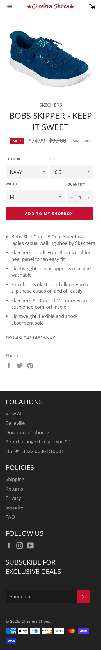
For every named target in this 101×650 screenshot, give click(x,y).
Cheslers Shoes (35, 621)
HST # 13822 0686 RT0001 (35, 451)
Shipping (15, 479)
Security (14, 507)
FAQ (10, 517)
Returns (14, 488)
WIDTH (11, 184)
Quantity (76, 184)
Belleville (15, 423)
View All (14, 413)
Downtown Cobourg (27, 432)
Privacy (13, 498)
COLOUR (13, 159)
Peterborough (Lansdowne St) (38, 441)
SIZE (54, 159)
